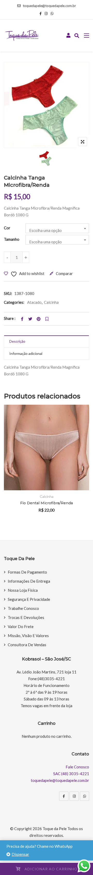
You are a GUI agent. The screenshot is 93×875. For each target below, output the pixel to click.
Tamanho (11, 239)
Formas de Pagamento (27, 572)
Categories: (14, 302)
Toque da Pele (55, 828)
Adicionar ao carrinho (51, 869)
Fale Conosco (77, 766)
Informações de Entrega (29, 581)
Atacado (34, 302)
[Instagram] (74, 796)
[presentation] (7, 465)
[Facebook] (63, 796)
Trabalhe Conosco (23, 608)
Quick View (78, 475)
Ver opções (78, 447)
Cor (7, 227)
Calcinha (51, 302)
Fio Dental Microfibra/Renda (46, 503)
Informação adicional (25, 353)
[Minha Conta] (68, 35)
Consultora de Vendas (27, 644)
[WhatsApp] (84, 796)
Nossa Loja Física (23, 590)
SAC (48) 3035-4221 (71, 773)
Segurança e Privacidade (29, 599)
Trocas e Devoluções (26, 617)
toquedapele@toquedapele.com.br (49, 6)
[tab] (46, 341)
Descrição (17, 341)
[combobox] (57, 228)
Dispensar (20, 854)
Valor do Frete (21, 626)
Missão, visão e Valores (28, 635)
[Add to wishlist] (78, 461)
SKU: (8, 293)
